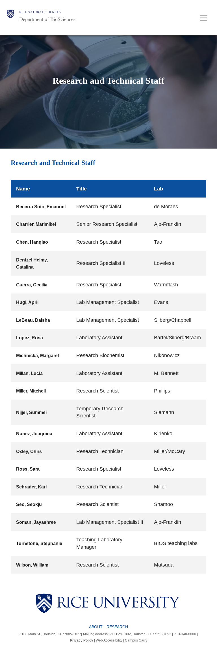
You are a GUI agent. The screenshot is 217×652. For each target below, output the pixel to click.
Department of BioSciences (47, 19)
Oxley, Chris (29, 451)
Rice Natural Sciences (40, 12)
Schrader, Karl (31, 486)
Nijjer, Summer (31, 412)
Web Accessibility (109, 640)
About (96, 627)
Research (117, 627)
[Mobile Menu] (203, 18)
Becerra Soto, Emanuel (41, 206)
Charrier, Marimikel (36, 224)
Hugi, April (27, 302)
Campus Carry (136, 640)
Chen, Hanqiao (32, 242)
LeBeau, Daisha (33, 320)
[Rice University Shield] (10, 16)
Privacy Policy (81, 640)
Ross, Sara (28, 469)
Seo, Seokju (29, 504)
